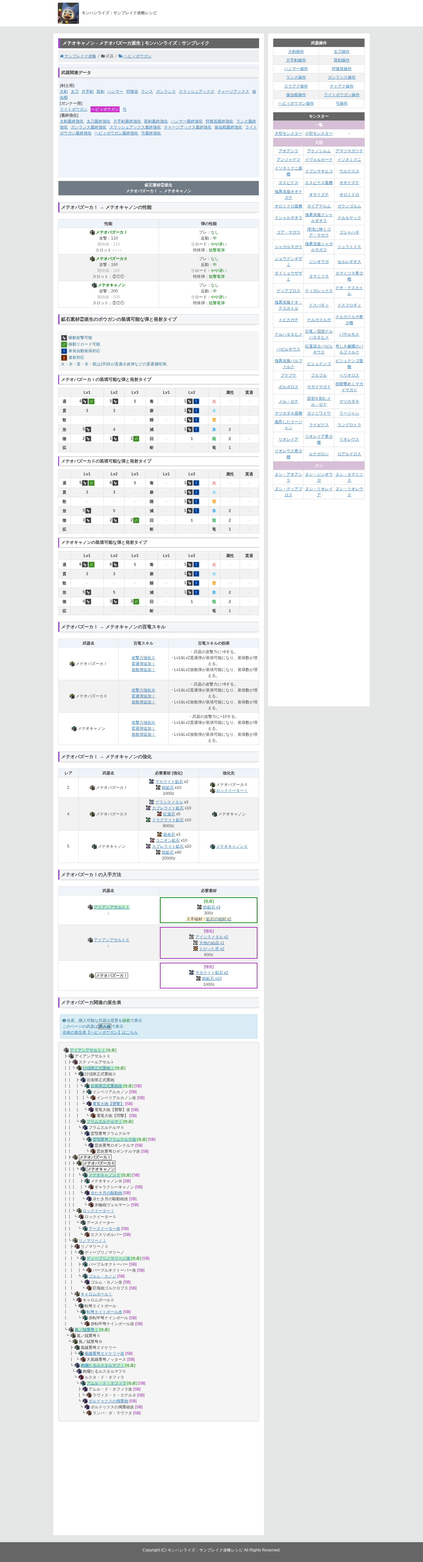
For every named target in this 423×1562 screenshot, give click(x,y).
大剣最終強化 (72, 121)
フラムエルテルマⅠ (104, 1121)
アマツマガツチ (349, 151)
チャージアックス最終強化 (188, 127)
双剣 (100, 91)
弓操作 (342, 103)
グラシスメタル (169, 802)
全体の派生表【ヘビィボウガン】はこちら (100, 1032)
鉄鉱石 (168, 787)
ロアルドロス (349, 454)
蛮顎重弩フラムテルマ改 (114, 1139)
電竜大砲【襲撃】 (108, 1103)
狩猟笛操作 (342, 68)
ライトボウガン (74, 109)
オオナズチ (349, 182)
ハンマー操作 (296, 68)
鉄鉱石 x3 (211, 907)
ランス (147, 91)
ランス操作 (296, 77)
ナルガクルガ (319, 319)
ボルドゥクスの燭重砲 (108, 1401)
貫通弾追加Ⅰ (143, 663)
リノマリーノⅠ (92, 1240)
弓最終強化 (151, 133)
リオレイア (288, 439)
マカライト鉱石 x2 (211, 972)
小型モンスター (319, 133)
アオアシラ (288, 151)
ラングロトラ (349, 425)
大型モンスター (288, 133)
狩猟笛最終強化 (219, 121)
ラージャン (349, 413)
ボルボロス (288, 387)
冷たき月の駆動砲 (106, 1193)
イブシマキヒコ (319, 171)
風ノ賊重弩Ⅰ (86, 1329)
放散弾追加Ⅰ (143, 669)
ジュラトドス (349, 246)
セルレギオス (349, 261)
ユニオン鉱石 (168, 840)
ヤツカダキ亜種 (288, 413)
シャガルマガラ (288, 246)
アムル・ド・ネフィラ (106, 1383)
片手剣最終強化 (127, 121)
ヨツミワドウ (319, 413)
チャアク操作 (342, 86)
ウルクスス (349, 171)
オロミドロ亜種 (288, 206)
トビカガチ (288, 319)
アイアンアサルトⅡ (112, 940)
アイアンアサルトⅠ (112, 907)
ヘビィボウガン (137, 56)
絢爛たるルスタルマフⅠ (102, 1365)
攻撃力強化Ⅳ (143, 722)
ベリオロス (349, 375)
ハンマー (115, 91)
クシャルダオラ (288, 217)
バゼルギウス (288, 349)
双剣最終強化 (156, 121)
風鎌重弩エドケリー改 (104, 1353)
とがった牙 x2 (211, 949)
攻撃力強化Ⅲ (143, 690)
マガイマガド (319, 387)
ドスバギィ (319, 305)
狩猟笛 (132, 91)
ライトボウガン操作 (342, 95)
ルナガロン (319, 454)
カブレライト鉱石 (168, 808)
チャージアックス (233, 91)
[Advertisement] (158, 161)
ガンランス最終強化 (88, 127)
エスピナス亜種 (319, 182)
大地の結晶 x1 (211, 943)
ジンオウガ (319, 261)
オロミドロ (349, 194)
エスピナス (288, 182)
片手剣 (88, 91)
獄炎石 (169, 834)
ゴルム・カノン (102, 1276)
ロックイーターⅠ (232, 790)
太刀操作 (342, 51)
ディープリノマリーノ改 (108, 1258)
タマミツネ (319, 276)
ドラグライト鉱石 (168, 820)
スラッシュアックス (196, 91)
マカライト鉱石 (169, 781)
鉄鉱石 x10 (212, 978)
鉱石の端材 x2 (218, 919)
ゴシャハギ (349, 232)
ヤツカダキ (349, 401)
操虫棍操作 (296, 95)
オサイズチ (319, 194)
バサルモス (349, 334)
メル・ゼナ (288, 401)
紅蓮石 (169, 814)
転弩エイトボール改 (104, 1312)
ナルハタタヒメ (288, 334)
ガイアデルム (319, 206)
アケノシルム (319, 151)
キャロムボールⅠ (96, 1294)
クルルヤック (349, 217)
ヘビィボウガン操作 (296, 103)
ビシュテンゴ (319, 363)
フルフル (319, 375)
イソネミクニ (349, 159)
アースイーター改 (104, 1228)
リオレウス (349, 439)
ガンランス (166, 91)
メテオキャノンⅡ (232, 846)
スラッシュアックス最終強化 (135, 127)
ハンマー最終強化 (187, 121)
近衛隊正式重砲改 (106, 1086)
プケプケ (288, 375)
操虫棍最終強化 (228, 127)
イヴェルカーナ (319, 159)
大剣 (64, 91)
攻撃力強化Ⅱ (143, 657)
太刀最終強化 (98, 121)
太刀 (75, 91)
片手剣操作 (296, 60)
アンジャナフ (288, 159)
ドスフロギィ (349, 305)
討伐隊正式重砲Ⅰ (98, 1068)
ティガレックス (319, 290)
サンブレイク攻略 (79, 56)
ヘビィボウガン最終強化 (116, 133)
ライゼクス (319, 425)
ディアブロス (288, 290)
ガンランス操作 (342, 77)
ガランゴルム (349, 206)
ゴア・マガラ (288, 232)
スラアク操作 (296, 86)
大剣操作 (296, 51)
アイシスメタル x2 (211, 937)
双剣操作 (342, 60)
